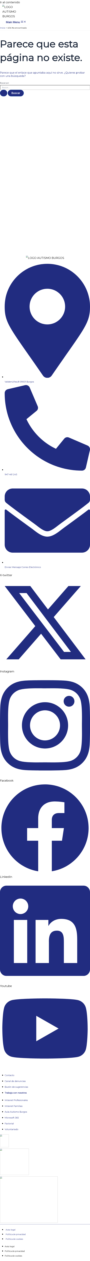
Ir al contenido (10, 2)
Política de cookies (14, 1239)
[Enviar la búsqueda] (3, 93)
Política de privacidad (16, 1234)
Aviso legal (10, 1230)
